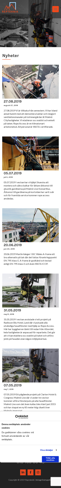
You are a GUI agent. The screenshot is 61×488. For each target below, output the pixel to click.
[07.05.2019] (30, 365)
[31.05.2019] (30, 290)
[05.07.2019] (30, 153)
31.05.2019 (12, 310)
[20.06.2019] (30, 225)
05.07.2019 (13, 173)
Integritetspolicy (44, 480)
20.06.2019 (13, 245)
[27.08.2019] (30, 82)
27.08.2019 (13, 101)
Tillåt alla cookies (50, 459)
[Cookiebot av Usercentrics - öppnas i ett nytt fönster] (15, 417)
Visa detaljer (46, 450)
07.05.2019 (13, 385)
